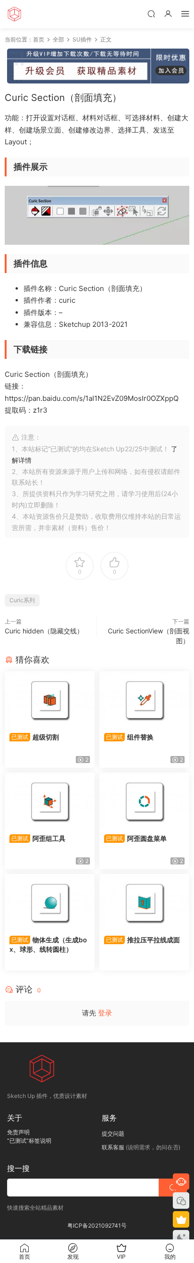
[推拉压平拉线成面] (144, 902)
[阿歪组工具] (50, 801)
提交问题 (113, 1133)
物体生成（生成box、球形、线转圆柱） (48, 944)
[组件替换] (144, 699)
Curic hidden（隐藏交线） (44, 631)
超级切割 (35, 737)
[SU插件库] (14, 14)
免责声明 (18, 1132)
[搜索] (151, 13)
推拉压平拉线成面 (143, 940)
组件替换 (130, 737)
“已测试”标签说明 (29, 1140)
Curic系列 (22, 600)
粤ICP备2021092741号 (97, 1225)
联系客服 (113, 1147)
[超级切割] (50, 699)
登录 (105, 1012)
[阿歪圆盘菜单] (144, 801)
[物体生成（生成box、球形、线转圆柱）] (50, 902)
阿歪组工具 (38, 838)
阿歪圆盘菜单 (136, 838)
